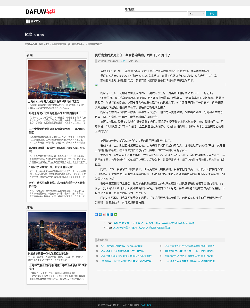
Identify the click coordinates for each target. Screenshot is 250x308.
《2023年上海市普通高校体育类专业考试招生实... (127, 261)
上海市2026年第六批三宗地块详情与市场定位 (53, 101)
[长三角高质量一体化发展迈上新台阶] (57, 250)
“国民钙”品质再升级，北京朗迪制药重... (52, 167)
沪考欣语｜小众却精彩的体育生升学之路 (122, 251)
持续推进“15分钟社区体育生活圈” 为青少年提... (190, 256)
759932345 (146, 305)
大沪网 (41, 12)
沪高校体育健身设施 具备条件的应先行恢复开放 (126, 256)
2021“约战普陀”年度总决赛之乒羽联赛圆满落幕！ (143, 227)
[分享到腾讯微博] (108, 214)
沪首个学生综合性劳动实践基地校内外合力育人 (190, 246)
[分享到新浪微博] (104, 214)
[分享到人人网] (112, 214)
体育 (47, 44)
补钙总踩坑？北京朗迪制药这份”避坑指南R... (54, 113)
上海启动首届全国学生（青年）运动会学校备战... (191, 261)
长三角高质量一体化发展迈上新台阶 (48, 253)
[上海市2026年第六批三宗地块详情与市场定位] (57, 98)
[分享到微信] (115, 214)
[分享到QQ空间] (100, 214)
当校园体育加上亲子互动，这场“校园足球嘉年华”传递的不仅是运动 (153, 223)
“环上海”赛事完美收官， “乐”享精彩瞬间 (122, 246)
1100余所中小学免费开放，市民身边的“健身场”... (190, 251)
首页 (41, 44)
